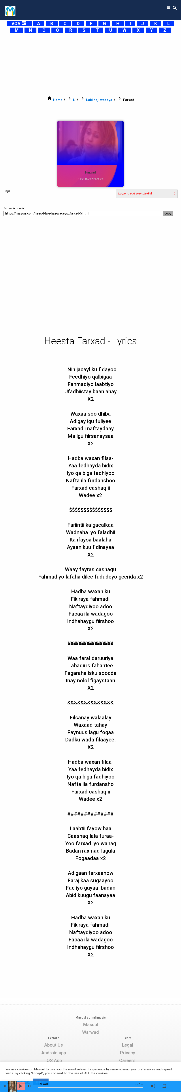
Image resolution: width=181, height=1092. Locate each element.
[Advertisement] (90, 64)
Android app (53, 1052)
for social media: (14, 208)
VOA (19, 23)
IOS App (53, 1060)
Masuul (90, 1024)
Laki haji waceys (99, 100)
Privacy (127, 1052)
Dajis (7, 191)
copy (167, 213)
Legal (127, 1045)
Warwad (90, 1032)
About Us (53, 1045)
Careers (127, 1060)
